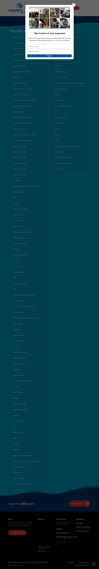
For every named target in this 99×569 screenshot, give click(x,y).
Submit (49, 56)
